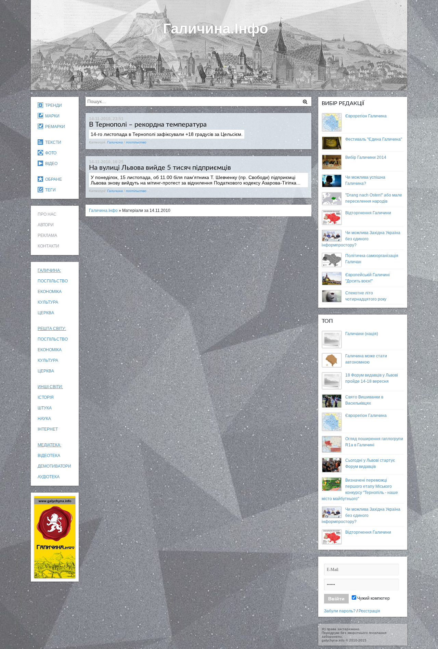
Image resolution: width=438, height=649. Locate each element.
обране (52, 179)
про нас (47, 214)
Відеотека (49, 455)
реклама (47, 235)
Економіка (50, 291)
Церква (46, 312)
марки (51, 116)
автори (46, 224)
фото (49, 153)
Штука (45, 408)
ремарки (54, 126)
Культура (48, 302)
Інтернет (48, 429)
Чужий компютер (373, 598)
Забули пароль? (340, 611)
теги (49, 190)
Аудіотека (49, 476)
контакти (48, 246)
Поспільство (53, 281)
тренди (52, 105)
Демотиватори (54, 466)
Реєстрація (369, 611)
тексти (52, 142)
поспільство (136, 142)
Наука (44, 418)
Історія (46, 397)
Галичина (115, 142)
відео (50, 163)
